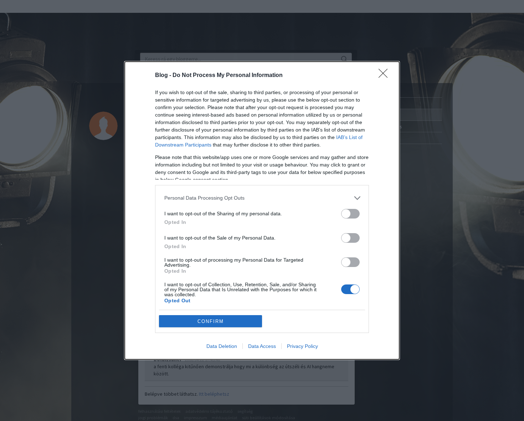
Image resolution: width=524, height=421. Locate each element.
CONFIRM (210, 321)
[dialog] (262, 210)
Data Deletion (221, 346)
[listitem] (262, 198)
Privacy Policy (302, 346)
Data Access (262, 346)
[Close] (385, 75)
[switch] (350, 214)
